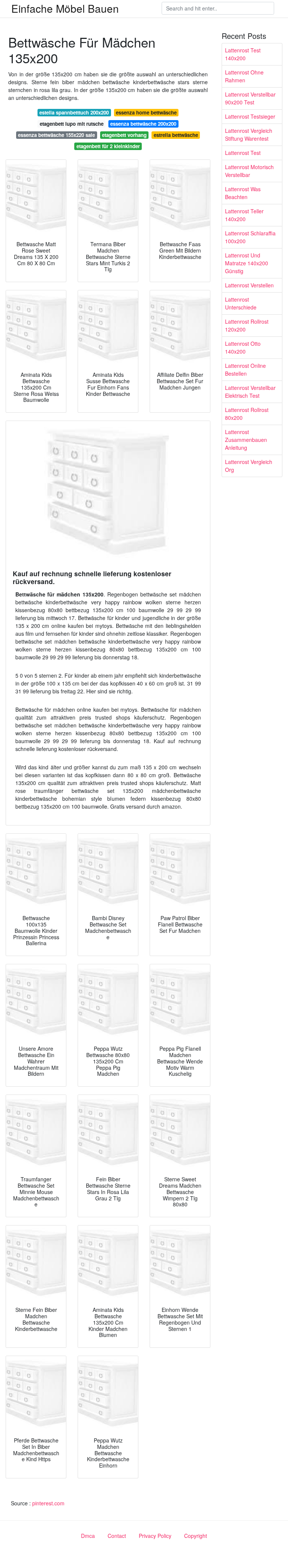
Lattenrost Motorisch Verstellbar (249, 170)
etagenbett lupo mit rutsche (72, 123)
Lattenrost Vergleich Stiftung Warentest (248, 134)
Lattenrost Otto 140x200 (243, 347)
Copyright (195, 1535)
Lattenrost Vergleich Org (248, 465)
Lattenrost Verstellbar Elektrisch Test (250, 391)
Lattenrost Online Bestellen (245, 369)
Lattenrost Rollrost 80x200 (246, 413)
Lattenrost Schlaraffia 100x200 (250, 237)
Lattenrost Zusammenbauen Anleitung (246, 439)
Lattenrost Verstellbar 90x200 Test (250, 98)
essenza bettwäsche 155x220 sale (56, 134)
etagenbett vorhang (124, 134)
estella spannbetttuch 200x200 (74, 112)
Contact (117, 1535)
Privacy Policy (155, 1535)
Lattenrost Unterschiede (240, 303)
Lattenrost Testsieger (250, 116)
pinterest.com (48, 1503)
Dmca (88, 1535)
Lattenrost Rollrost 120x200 (246, 325)
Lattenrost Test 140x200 (243, 54)
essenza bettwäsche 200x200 (143, 123)
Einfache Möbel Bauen (65, 8)
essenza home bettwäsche (146, 112)
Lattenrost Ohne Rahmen (244, 76)
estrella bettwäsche (176, 134)
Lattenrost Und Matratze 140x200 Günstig (246, 263)
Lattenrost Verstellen (249, 285)
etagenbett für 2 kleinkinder (108, 146)
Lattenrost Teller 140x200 (244, 215)
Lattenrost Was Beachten (243, 193)
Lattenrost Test (243, 152)
